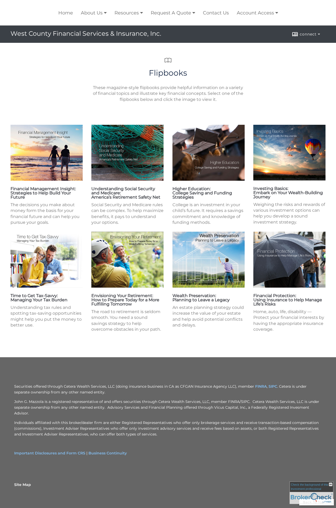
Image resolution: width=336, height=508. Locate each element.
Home (65, 13)
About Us (92, 13)
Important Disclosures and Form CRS (49, 453)
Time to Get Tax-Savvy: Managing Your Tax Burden (38, 297)
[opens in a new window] (46, 179)
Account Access (255, 13)
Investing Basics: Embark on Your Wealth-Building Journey (288, 192)
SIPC (273, 386)
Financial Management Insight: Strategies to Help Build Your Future (43, 193)
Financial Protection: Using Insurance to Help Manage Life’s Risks (287, 300)
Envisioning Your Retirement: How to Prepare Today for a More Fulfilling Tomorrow (125, 300)
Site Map (22, 484)
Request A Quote (171, 13)
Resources (126, 13)
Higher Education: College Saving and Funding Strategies (202, 193)
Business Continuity (107, 453)
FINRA (261, 386)
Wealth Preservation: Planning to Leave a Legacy (201, 297)
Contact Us (216, 13)
